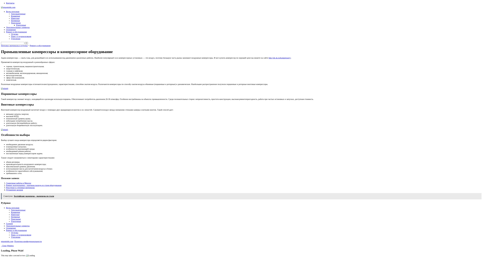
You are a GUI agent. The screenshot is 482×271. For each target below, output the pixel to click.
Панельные (16, 219)
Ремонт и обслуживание (40, 46)
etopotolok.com (7, 241)
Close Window (7, 246)
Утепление (15, 39)
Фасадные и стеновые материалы (20, 188)
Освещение (11, 30)
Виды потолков (12, 208)
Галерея (9, 224)
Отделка (14, 34)
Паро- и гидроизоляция (21, 36)
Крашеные (15, 16)
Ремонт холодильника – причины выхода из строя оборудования (33, 185)
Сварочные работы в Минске (18, 183)
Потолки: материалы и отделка (14, 46)
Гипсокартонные (18, 14)
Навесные (15, 18)
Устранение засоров (14, 190)
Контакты (10, 3)
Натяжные (15, 21)
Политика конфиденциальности (28, 241)
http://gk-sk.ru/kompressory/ (280, 58)
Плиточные (21, 25)
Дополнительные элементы (18, 27)
